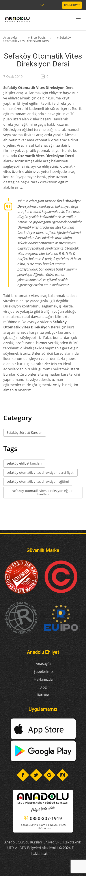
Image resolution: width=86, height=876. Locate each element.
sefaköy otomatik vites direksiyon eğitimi (38, 481)
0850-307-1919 (46, 818)
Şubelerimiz (43, 671)
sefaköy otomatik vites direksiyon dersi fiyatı (40, 472)
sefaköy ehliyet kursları (24, 463)
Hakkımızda (43, 679)
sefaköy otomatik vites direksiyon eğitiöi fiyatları (42, 492)
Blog (43, 687)
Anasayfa (10, 37)
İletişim (43, 695)
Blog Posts (38, 37)
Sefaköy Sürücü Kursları (25, 432)
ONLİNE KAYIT (72, 5)
